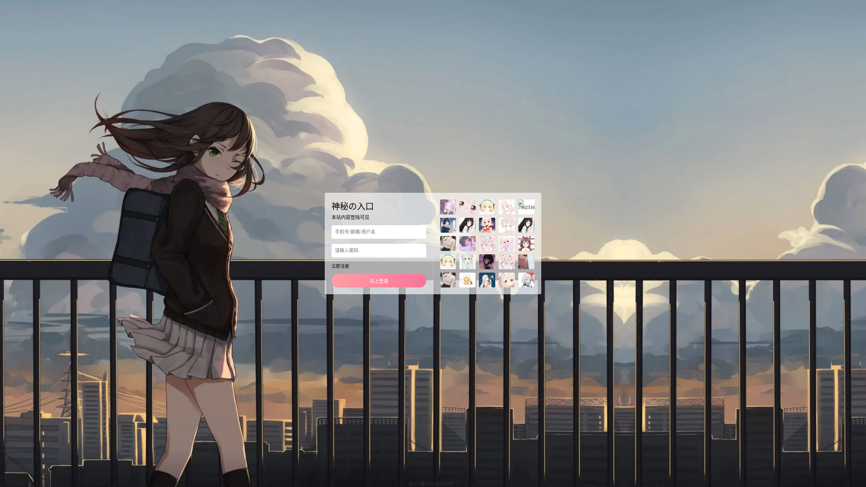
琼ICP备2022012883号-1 (433, 484)
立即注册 (340, 266)
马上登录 (378, 281)
